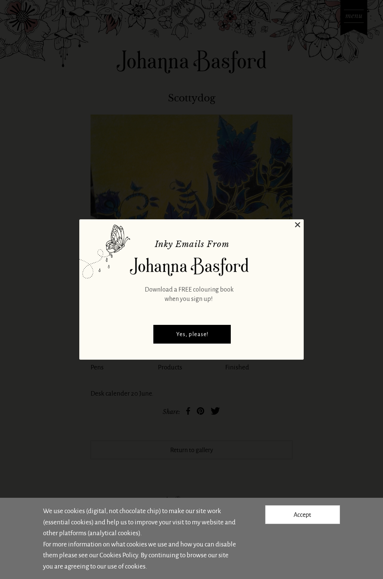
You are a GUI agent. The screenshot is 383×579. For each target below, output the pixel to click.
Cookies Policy (118, 554)
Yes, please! (192, 334)
